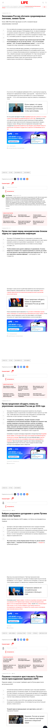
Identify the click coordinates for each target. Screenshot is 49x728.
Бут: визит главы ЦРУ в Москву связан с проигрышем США (38, 679)
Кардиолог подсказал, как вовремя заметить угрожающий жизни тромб (9, 686)
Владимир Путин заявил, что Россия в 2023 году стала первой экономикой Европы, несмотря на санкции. (27, 435)
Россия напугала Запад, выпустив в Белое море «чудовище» (24, 395)
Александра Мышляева (12, 148)
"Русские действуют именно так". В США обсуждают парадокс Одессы (23, 388)
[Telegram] (21, 179)
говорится (41, 542)
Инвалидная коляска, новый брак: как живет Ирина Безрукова (8, 395)
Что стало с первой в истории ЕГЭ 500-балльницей (8, 679)
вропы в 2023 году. (31, 118)
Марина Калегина (11, 463)
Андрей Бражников (11, 336)
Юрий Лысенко (10, 627)
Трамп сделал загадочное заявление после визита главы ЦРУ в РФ (24, 222)
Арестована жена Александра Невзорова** (24, 215)
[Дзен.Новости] (15, 179)
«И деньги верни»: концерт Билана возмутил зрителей (39, 216)
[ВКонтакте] (24, 179)
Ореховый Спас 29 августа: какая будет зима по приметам (9, 216)
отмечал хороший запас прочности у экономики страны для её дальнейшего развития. (25, 439)
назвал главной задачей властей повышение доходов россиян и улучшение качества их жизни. (25, 292)
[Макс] (18, 179)
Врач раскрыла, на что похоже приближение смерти (38, 222)
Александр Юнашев (20, 148)
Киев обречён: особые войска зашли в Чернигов (9, 221)
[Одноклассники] (27, 179)
